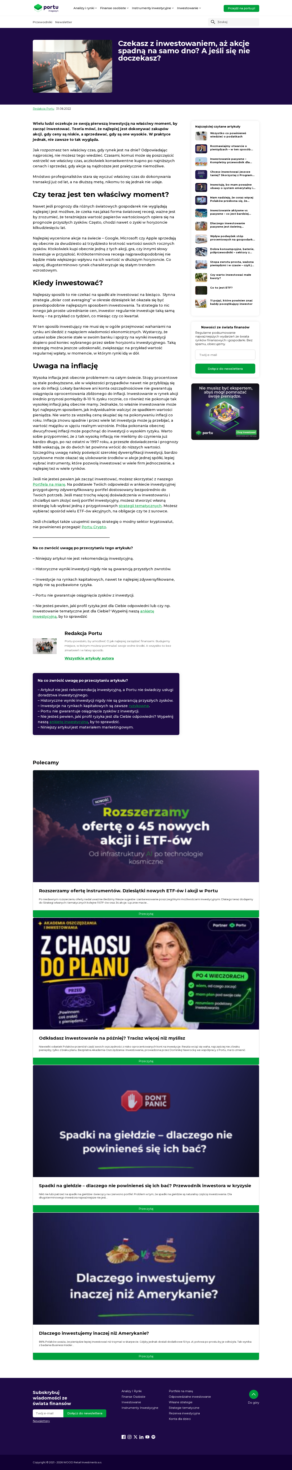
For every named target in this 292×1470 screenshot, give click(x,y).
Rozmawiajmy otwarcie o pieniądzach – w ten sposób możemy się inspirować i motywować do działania (230, 147)
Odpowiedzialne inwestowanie (190, 1397)
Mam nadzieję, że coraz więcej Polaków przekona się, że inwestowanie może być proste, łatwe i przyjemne (231, 199)
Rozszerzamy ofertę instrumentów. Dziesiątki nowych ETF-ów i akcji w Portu (128, 890)
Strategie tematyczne (184, 1408)
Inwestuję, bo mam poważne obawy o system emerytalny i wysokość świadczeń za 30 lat (232, 186)
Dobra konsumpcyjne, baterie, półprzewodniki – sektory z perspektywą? (232, 250)
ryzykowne (139, 706)
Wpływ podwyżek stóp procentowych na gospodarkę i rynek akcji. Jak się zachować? (232, 238)
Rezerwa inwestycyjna (184, 1413)
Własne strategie (180, 1402)
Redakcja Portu (43, 109)
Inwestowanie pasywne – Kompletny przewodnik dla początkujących (230, 160)
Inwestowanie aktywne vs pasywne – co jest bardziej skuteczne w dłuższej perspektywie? (229, 212)
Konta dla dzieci (180, 1419)
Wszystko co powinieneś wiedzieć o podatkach (228, 135)
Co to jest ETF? (221, 287)
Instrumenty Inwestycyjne (140, 1408)
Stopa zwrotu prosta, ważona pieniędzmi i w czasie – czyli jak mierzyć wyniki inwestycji (232, 263)
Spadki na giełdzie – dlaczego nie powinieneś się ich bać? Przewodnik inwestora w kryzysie (145, 1185)
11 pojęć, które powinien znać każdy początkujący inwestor (231, 302)
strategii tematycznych (140, 506)
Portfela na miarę (49, 484)
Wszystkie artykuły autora (89, 658)
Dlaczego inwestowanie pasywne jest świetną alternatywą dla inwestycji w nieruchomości (230, 225)
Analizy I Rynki (132, 1391)
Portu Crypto (94, 527)
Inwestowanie (131, 1402)
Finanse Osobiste (133, 1397)
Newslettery (41, 1421)
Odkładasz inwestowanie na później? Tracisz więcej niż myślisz (112, 1038)
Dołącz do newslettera (225, 369)
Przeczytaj (146, 914)
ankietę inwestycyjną (68, 722)
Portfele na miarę (181, 1391)
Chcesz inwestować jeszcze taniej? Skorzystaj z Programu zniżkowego (232, 173)
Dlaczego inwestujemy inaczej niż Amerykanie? (94, 1333)
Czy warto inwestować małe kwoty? (230, 276)
